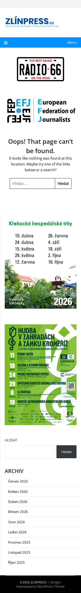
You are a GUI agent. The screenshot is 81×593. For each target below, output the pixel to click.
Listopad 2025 (19, 552)
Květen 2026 (18, 491)
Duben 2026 (17, 501)
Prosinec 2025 (19, 542)
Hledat (11, 440)
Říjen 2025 (16, 562)
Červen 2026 (18, 481)
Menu (72, 42)
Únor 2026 (16, 522)
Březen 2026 (18, 511)
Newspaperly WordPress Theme (40, 586)
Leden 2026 (17, 532)
